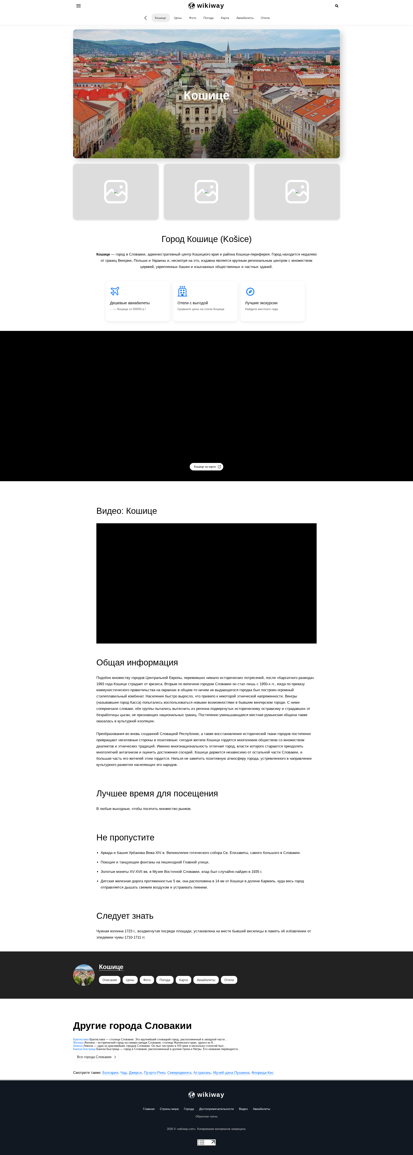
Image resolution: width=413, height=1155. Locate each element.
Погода (208, 18)
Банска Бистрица (84, 1049)
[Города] (145, 17)
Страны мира (169, 1109)
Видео (243, 1109)
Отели (265, 18)
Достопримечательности (216, 1109)
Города (189, 1109)
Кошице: (161, 18)
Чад (123, 1073)
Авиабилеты (245, 18)
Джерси (135, 1073)
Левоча (78, 1045)
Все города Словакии (94, 1057)
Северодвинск (179, 1073)
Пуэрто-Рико (154, 1073)
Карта (225, 18)
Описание (109, 980)
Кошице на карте (205, 466)
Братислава (81, 1039)
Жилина (78, 1042)
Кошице (111, 966)
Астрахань (202, 1073)
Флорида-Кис (262, 1073)
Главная (149, 1109)
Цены (178, 18)
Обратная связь (207, 1116)
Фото (192, 18)
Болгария (110, 1073)
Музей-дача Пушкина (231, 1073)
